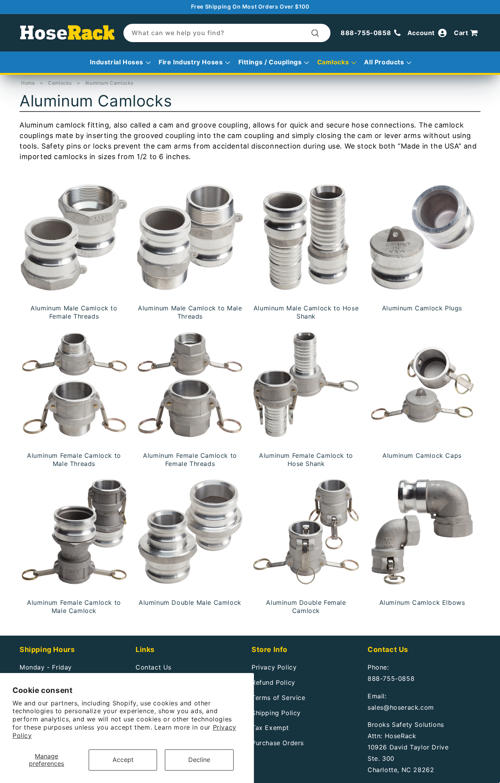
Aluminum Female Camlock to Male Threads (74, 460)
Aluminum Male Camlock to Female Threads (73, 312)
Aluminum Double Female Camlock (306, 607)
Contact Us (153, 667)
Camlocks (60, 83)
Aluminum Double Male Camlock (190, 602)
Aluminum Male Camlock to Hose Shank (306, 312)
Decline (199, 760)
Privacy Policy (274, 667)
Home (28, 83)
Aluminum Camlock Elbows (422, 602)
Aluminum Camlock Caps (422, 455)
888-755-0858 (391, 678)
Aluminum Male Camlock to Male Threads (190, 312)
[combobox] (227, 33)
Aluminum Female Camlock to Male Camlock (74, 607)
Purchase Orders (278, 743)
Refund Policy (273, 682)
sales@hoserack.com (401, 707)
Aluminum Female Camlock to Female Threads (190, 460)
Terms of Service (278, 698)
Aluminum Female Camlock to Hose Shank (306, 460)
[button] (467, 33)
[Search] (315, 33)
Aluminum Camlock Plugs (422, 308)
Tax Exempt (270, 728)
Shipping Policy (276, 713)
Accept (123, 760)
